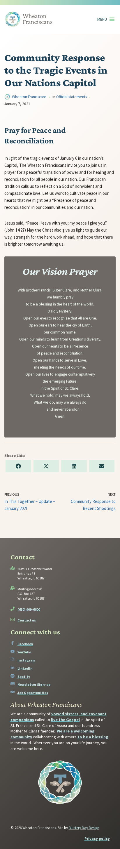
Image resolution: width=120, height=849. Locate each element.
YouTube (24, 652)
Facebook (25, 644)
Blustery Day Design (84, 827)
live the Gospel (65, 719)
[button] (102, 19)
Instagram (26, 660)
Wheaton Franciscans (29, 96)
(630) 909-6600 (28, 609)
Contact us (26, 620)
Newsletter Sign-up (33, 684)
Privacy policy (97, 838)
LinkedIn (25, 668)
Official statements (71, 96)
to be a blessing (92, 736)
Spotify (23, 676)
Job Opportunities (32, 692)
